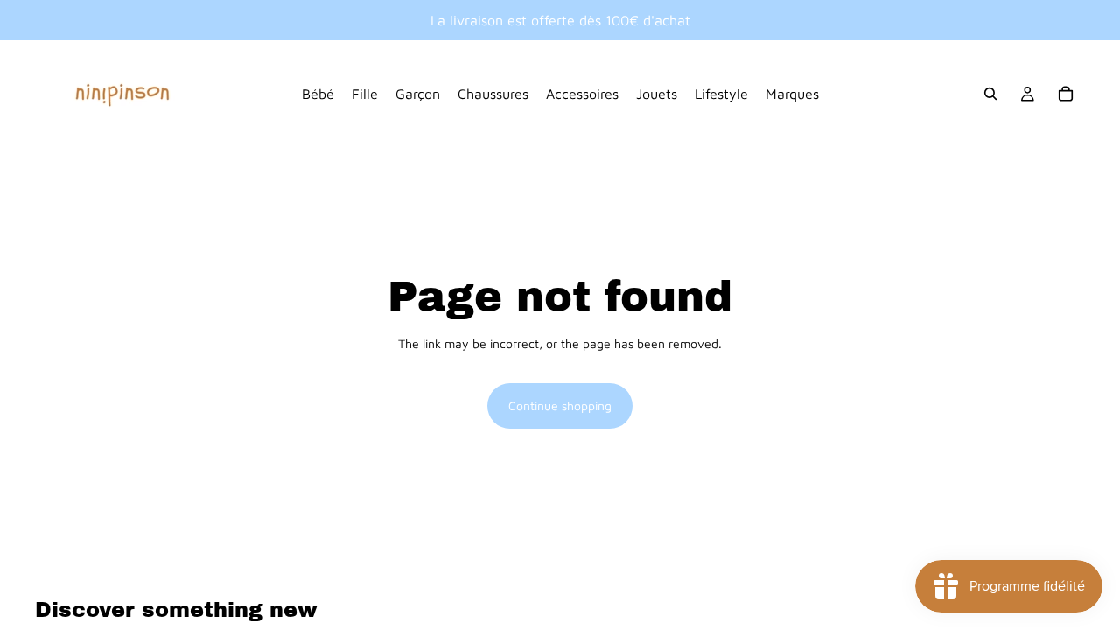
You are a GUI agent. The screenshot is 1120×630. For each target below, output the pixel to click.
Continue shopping (560, 405)
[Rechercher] (990, 93)
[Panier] (1065, 93)
